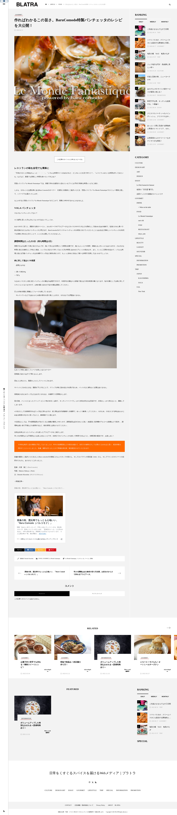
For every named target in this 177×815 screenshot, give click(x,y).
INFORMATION (142, 260)
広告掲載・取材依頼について (84, 805)
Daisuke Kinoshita (28, 558)
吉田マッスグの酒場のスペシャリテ (150, 194)
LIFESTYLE (139, 238)
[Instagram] (89, 782)
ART (138, 172)
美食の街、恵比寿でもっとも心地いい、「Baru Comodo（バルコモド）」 (39, 488)
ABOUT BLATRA (114, 805)
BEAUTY (140, 243)
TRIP (158, 32)
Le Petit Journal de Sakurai (145, 185)
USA (138, 287)
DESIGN (140, 176)
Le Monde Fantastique (54, 558)
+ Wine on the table (144, 207)
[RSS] (4, 811)
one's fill (141, 220)
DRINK (139, 203)
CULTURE (160, 71)
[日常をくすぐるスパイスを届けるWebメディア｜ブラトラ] (27, 4)
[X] (92, 782)
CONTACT (68, 805)
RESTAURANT (143, 229)
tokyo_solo (141, 234)
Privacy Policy (100, 805)
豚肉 (91, 558)
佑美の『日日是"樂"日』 (145, 189)
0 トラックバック (97, 593)
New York (141, 291)
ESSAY (159, 107)
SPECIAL (138, 256)
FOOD (40, 558)
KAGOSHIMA (143, 278)
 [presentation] (168, 628)
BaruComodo (32, 467)
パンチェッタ (80, 558)
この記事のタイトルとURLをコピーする (69, 159)
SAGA (140, 283)
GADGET (140, 247)
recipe (140, 225)
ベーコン (87, 558)
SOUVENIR (141, 251)
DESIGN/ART (140, 167)
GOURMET (46, 558)
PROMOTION (161, 95)
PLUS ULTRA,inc (36, 474)
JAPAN (139, 274)
